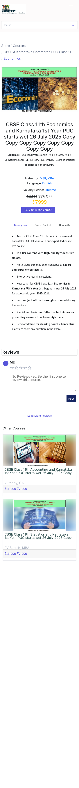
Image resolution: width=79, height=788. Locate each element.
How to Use (65, 225)
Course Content (43, 225)
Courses (19, 46)
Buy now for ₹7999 (38, 210)
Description (20, 225)
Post (71, 398)
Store (5, 46)
